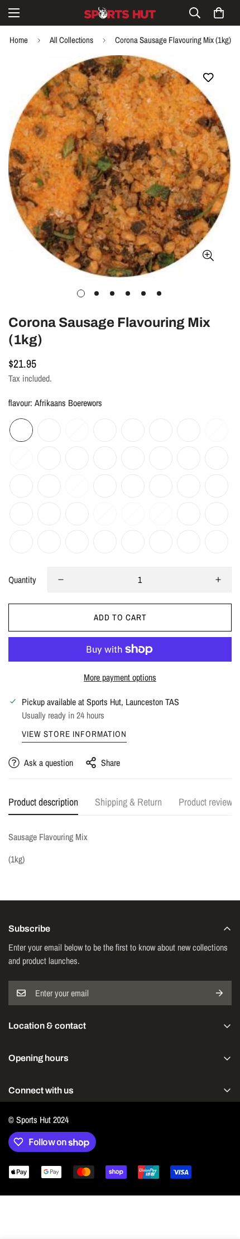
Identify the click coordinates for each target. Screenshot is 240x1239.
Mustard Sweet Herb (161, 458)
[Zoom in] (207, 255)
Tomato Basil (105, 542)
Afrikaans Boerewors (21, 430)
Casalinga (161, 486)
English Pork (105, 514)
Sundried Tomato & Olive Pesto (21, 458)
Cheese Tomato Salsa (216, 514)
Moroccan (216, 458)
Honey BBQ (105, 458)
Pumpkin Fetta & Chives (188, 430)
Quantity (22, 579)
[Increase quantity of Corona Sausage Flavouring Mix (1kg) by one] (218, 579)
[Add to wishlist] (207, 77)
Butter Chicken (49, 542)
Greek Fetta (133, 430)
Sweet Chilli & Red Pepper (216, 430)
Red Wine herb (161, 430)
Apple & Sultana (161, 514)
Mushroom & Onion (49, 514)
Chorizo (49, 486)
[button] (219, 13)
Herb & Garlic (133, 458)
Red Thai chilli (21, 486)
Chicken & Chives (216, 486)
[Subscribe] (219, 993)
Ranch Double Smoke (216, 542)
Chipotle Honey (21, 542)
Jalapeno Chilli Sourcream (49, 458)
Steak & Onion (105, 486)
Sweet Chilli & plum (188, 542)
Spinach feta (77, 542)
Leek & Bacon (77, 458)
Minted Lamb (188, 486)
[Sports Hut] (120, 13)
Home (18, 40)
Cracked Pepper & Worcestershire (105, 430)
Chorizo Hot (133, 542)
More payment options (120, 677)
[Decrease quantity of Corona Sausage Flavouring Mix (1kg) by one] (61, 579)
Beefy (188, 514)
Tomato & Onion (133, 486)
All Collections (71, 40)
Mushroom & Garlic (133, 514)
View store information (74, 734)
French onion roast (77, 486)
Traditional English (161, 542)
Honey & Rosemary (21, 514)
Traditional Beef (49, 430)
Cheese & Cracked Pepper (188, 458)
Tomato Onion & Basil (77, 430)
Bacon (77, 514)
